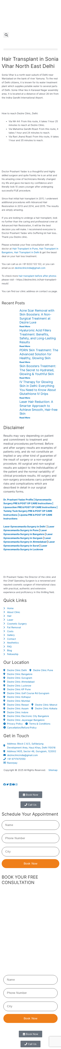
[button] (6, 35)
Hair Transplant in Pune (25, 248)
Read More (24, 326)
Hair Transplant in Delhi (26, 252)
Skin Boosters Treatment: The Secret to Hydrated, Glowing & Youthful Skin (37, 370)
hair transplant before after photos (37, 276)
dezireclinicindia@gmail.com (30, 268)
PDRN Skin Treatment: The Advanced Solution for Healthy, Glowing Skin (38, 354)
